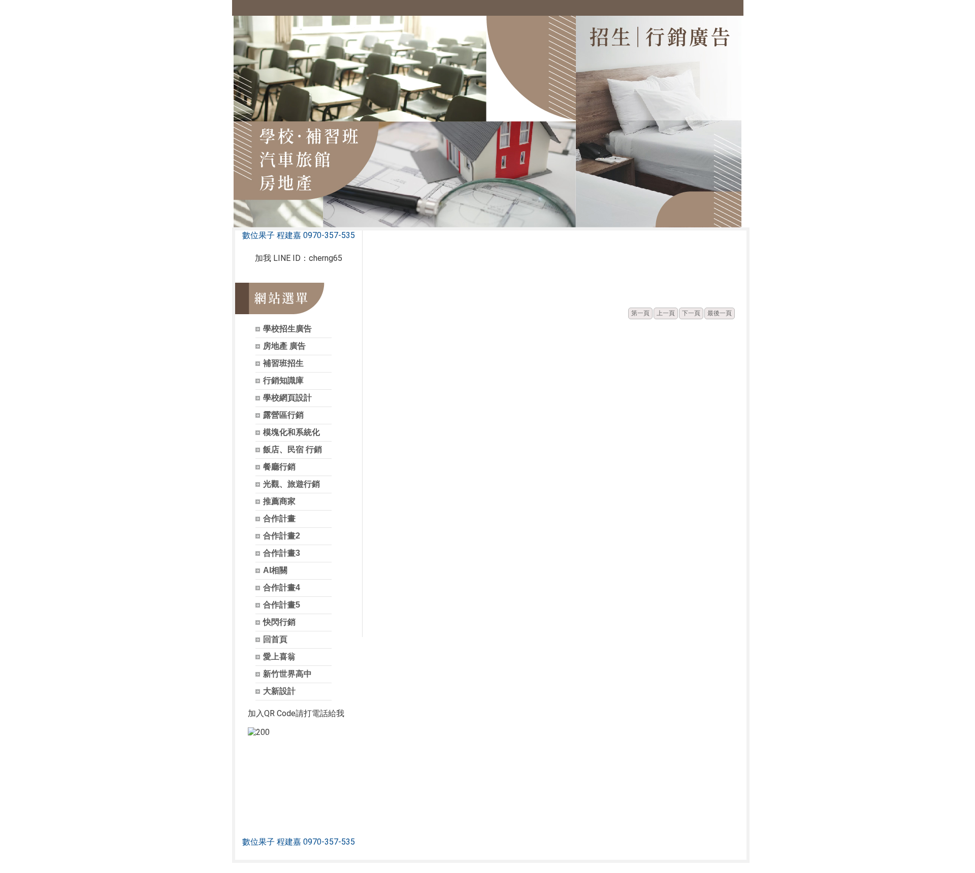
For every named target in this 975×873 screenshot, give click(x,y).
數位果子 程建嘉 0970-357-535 (298, 235)
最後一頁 (719, 313)
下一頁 (691, 313)
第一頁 (640, 313)
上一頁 (666, 313)
